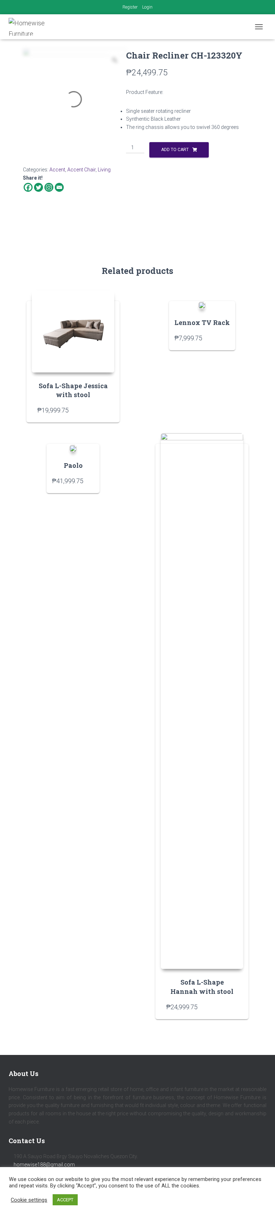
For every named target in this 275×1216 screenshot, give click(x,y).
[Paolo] (73, 448)
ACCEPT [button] (65, 1199)
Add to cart (175, 149)
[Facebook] (28, 187)
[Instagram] (48, 187)
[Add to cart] (105, 410)
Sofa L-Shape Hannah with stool (201, 986)
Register (130, 7)
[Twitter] (38, 187)
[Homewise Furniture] (34, 27)
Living (104, 169)
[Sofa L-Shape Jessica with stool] (73, 331)
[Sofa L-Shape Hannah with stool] (202, 701)
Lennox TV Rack (202, 322)
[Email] (59, 187)
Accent (57, 169)
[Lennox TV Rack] (202, 305)
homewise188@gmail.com (44, 1164)
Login (147, 7)
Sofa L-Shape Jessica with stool (73, 390)
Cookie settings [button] (29, 1200)
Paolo (73, 465)
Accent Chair (81, 169)
